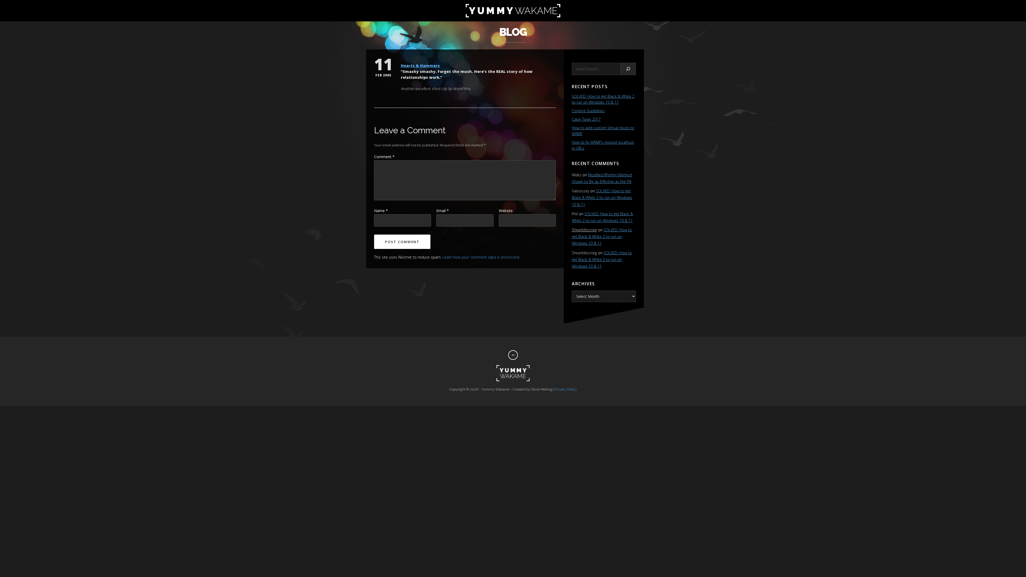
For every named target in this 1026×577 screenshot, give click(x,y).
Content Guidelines (588, 110)
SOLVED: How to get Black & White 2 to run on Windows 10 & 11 (602, 197)
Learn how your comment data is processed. (481, 257)
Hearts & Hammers (420, 65)
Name (381, 210)
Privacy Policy (566, 389)
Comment (384, 156)
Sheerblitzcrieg (584, 229)
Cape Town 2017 (586, 119)
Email (442, 210)
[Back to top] (513, 355)
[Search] (628, 69)
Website (506, 210)
